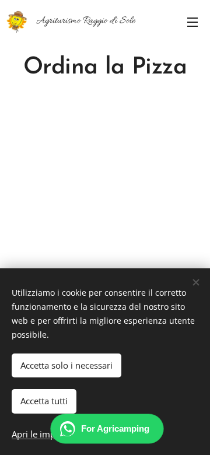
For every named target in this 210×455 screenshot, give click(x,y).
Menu (192, 21)
